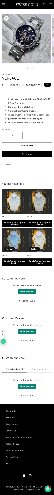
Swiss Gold (16, 487)
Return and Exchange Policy (19, 437)
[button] (3, 4)
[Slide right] (33, 69)
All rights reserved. (32, 490)
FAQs (8, 463)
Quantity (6, 129)
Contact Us (11, 430)
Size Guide (11, 411)
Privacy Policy (12, 457)
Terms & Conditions (15, 450)
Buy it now (27, 154)
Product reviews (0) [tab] (14, 369)
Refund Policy (12, 444)
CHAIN (4, 217)
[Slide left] (21, 69)
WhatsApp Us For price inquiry (14, 223)
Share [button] (8, 164)
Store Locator (12, 424)
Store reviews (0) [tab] (39, 369)
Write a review (27, 291)
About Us (10, 417)
